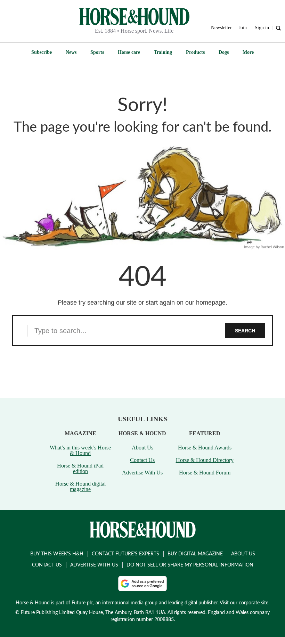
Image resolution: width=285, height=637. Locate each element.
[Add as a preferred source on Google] (142, 583)
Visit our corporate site (244, 603)
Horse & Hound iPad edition (80, 468)
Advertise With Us (142, 472)
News (71, 52)
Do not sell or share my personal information (190, 565)
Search (245, 330)
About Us (142, 447)
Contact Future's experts (125, 554)
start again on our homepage (186, 302)
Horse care (129, 52)
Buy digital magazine (195, 554)
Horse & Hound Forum (204, 472)
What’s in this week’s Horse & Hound (80, 450)
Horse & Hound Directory (205, 460)
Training (163, 52)
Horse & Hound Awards (204, 447)
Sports (97, 52)
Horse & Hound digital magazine (80, 486)
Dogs (224, 52)
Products (195, 52)
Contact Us (142, 460)
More (248, 52)
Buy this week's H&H (56, 554)
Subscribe (41, 52)
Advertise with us (94, 565)
